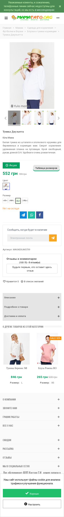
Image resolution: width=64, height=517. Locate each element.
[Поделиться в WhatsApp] (31, 214)
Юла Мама (8, 137)
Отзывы (7, 457)
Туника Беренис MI (16, 368)
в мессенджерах (44, 9)
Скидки (7, 440)
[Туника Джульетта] (14, 118)
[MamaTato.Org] (32, 17)
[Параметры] (58, 17)
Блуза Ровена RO (47, 368)
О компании (9, 399)
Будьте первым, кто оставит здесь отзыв (32, 268)
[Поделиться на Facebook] (39, 214)
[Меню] (6, 17)
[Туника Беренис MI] (17, 349)
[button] (32, 297)
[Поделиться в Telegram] (23, 214)
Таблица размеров (46, 168)
